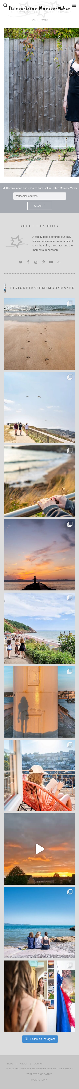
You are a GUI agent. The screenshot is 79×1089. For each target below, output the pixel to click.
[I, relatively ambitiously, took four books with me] (39, 775)
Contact (39, 1064)
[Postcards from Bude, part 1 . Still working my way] (39, 408)
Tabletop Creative (39, 1074)
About (23, 1064)
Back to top (38, 1080)
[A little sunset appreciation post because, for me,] (39, 555)
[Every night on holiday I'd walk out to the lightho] (39, 702)
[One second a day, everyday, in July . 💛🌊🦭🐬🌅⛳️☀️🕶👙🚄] (39, 849)
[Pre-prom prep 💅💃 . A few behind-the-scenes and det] (39, 996)
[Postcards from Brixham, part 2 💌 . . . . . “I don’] (39, 628)
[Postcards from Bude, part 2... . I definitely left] (39, 334)
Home (10, 1064)
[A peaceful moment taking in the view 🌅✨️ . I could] (39, 481)
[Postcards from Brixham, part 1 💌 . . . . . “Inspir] (39, 922)
